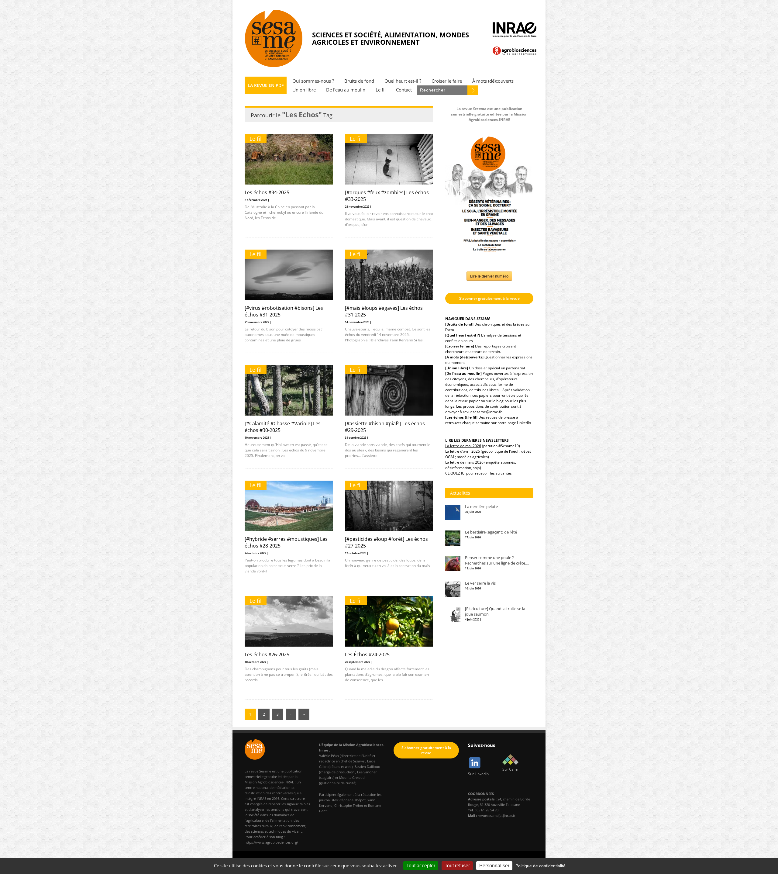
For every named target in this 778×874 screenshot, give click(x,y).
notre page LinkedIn (514, 422)
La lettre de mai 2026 (463, 445)
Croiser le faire (447, 81)
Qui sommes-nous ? (313, 81)
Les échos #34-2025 (267, 192)
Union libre (304, 90)
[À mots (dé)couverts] (464, 357)
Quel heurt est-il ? (402, 81)
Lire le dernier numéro (489, 276)
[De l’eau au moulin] (463, 373)
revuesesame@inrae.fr (482, 411)
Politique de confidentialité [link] (540, 865)
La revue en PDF (266, 85)
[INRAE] (514, 30)
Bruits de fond (359, 81)
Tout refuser (457, 865)
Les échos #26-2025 (267, 654)
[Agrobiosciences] (514, 50)
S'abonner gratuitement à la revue (489, 298)
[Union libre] (456, 368)
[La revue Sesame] (274, 38)
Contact (404, 90)
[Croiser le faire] (459, 346)
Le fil (381, 90)
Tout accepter (420, 865)
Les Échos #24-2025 (367, 654)
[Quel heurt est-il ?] (462, 335)
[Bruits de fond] (459, 324)
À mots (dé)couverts (493, 81)
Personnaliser (494, 865)
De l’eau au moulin (345, 90)
